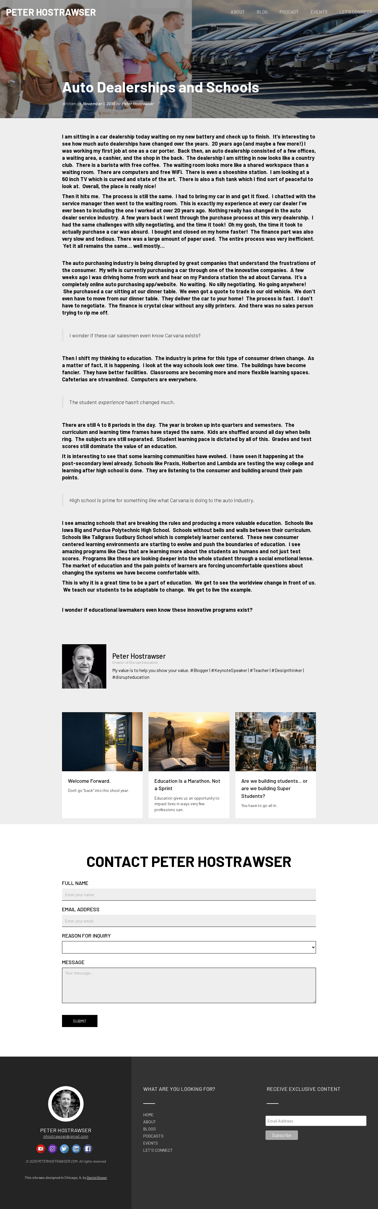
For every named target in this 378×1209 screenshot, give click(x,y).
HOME (148, 1115)
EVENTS (319, 11)
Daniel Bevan (97, 1177)
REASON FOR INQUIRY (86, 935)
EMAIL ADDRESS (81, 909)
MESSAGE (73, 962)
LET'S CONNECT (355, 11)
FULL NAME (75, 883)
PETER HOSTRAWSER (51, 11)
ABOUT (238, 11)
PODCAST (289, 11)
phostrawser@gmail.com (65, 1136)
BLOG (262, 11)
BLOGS (149, 1129)
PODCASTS (153, 1136)
